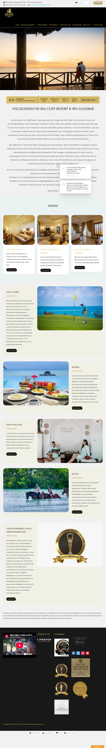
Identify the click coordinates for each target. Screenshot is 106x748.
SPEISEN (75, 367)
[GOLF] (70, 308)
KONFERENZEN (76, 25)
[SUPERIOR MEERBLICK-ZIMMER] (53, 230)
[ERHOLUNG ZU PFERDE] (36, 490)
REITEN (75, 474)
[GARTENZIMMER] (19, 230)
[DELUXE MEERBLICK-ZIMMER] (87, 230)
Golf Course (12, 292)
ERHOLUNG (86, 25)
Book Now (98, 3)
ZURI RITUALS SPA (65, 25)
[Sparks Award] (70, 544)
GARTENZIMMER (42, 25)
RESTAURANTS (53, 25)
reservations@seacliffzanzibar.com (40, 5)
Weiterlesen (12, 270)
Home (17, 25)
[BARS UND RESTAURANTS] (36, 383)
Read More (11, 599)
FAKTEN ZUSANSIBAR (27, 25)
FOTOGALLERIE (98, 25)
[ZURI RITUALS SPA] (70, 441)
